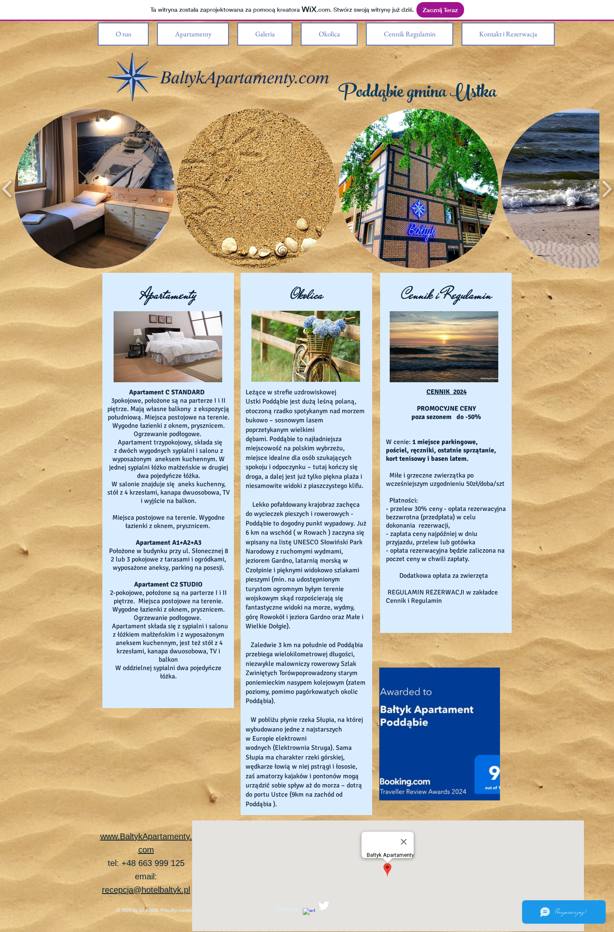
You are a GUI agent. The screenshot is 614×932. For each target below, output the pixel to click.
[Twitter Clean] (323, 905)
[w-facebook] (309, 914)
